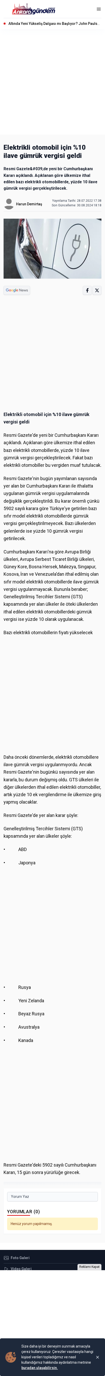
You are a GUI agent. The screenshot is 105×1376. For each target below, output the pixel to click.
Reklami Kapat (89, 1267)
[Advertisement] (52, 82)
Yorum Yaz (20, 1197)
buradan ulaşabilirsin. (39, 1368)
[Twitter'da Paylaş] (97, 290)
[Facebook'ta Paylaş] (87, 290)
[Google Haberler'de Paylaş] (17, 290)
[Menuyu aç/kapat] (98, 9)
